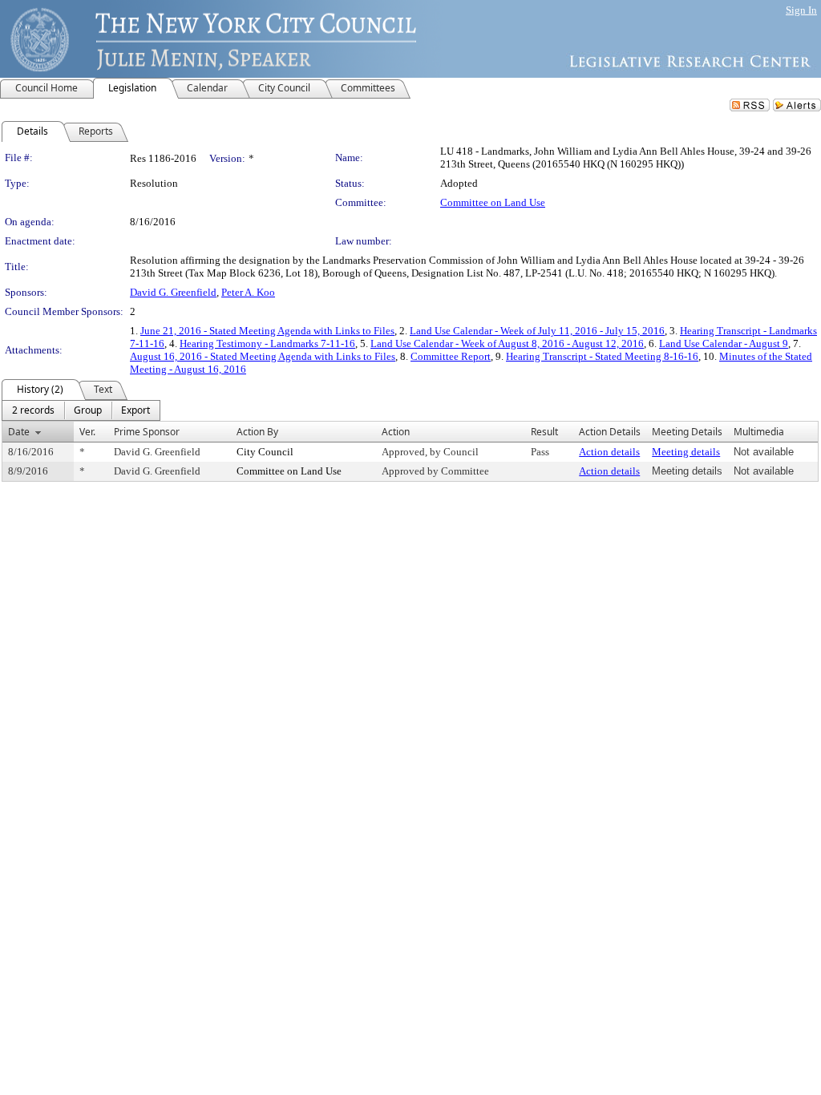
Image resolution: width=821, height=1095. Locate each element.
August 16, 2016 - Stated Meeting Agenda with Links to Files (262, 356)
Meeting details (686, 452)
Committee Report (450, 356)
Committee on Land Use (492, 202)
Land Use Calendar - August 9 (723, 343)
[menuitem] (33, 410)
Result (544, 431)
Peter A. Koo (248, 292)
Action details (609, 452)
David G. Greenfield (173, 292)
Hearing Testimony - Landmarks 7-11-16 (267, 343)
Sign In (801, 10)
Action (396, 431)
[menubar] (81, 410)
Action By (257, 431)
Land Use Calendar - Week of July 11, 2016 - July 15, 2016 (537, 331)
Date (19, 431)
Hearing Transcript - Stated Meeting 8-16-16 (602, 356)
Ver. (87, 431)
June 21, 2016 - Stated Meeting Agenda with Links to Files (267, 331)
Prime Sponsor (147, 431)
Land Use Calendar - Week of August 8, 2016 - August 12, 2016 (507, 343)
